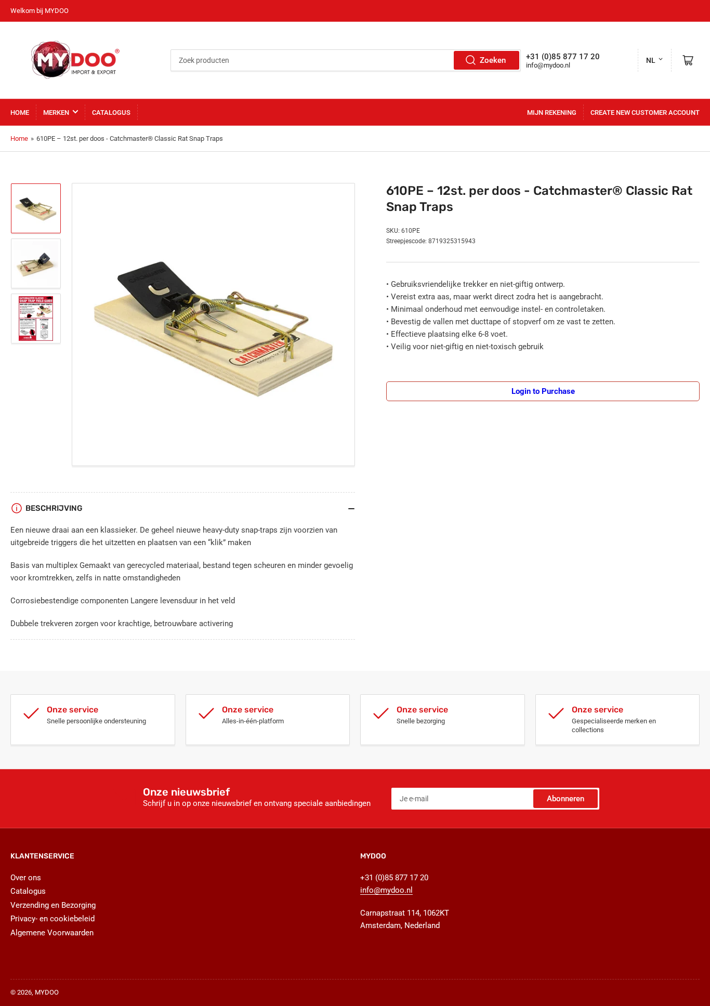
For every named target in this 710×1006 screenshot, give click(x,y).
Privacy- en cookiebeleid (52, 918)
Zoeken (493, 60)
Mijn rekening (551, 112)
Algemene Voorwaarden (52, 932)
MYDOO (47, 992)
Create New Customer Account (645, 112)
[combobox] (345, 60)
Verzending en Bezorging (53, 905)
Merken (56, 112)
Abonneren (565, 798)
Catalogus (111, 112)
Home (19, 112)
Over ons (25, 877)
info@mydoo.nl (548, 65)
